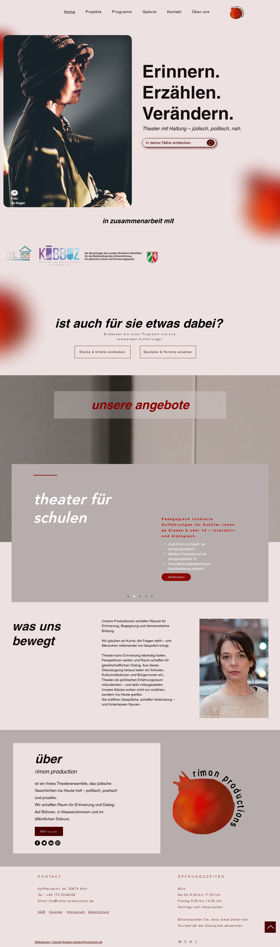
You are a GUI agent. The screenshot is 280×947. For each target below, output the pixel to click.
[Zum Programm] (179, 143)
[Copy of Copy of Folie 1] (140, 596)
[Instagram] (57, 843)
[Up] (270, 927)
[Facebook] (37, 843)
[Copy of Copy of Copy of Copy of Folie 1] (152, 596)
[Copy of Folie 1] (134, 596)
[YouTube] (180, 942)
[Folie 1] (128, 596)
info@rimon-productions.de (71, 901)
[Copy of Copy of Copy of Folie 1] (146, 596)
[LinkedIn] (51, 843)
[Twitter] (44, 843)
